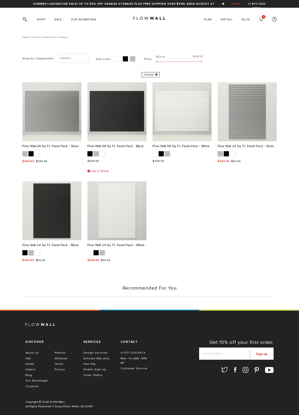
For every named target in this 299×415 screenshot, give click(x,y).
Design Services (95, 352)
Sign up (261, 354)
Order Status (93, 375)
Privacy (60, 369)
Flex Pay (89, 364)
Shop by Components (44, 37)
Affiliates (61, 358)
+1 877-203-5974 (257, 6)
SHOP (41, 19)
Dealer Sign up (94, 369)
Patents (60, 352)
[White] (118, 58)
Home (25, 37)
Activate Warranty (96, 358)
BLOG (246, 19)
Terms (59, 364)
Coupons (32, 386)
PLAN (208, 19)
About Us (32, 352)
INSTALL (227, 19)
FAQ (28, 358)
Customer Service (134, 368)
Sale (58, 19)
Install (29, 364)
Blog (28, 375)
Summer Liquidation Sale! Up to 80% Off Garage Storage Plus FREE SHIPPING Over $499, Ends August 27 (136, 6)
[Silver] (132, 58)
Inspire (30, 369)
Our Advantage (84, 19)
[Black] (125, 58)
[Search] (27, 22)
